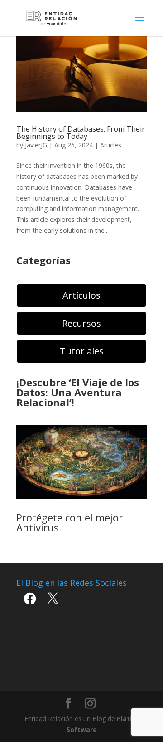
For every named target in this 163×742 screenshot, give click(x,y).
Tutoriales (82, 351)
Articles (110, 145)
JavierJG (36, 145)
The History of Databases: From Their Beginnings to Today (80, 132)
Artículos (81, 295)
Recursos (81, 323)
